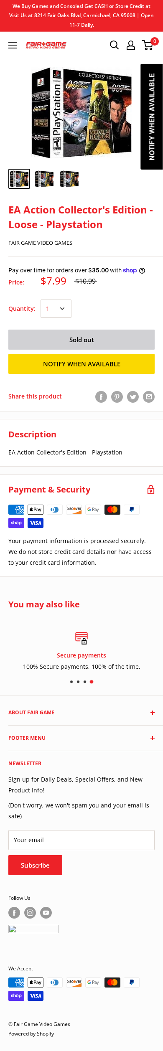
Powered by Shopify (31, 1033)
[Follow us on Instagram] (30, 913)
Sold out (81, 339)
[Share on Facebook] (101, 396)
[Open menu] (12, 45)
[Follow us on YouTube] (46, 913)
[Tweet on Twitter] (133, 396)
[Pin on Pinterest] (117, 396)
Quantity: (22, 308)
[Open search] (114, 45)
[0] (148, 45)
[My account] (131, 45)
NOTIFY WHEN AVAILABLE (81, 364)
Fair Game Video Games (40, 242)
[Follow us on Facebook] (14, 913)
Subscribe (35, 865)
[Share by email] (149, 396)
